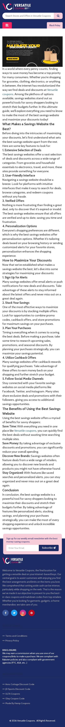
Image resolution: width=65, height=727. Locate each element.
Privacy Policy (12, 640)
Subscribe (47, 547)
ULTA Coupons (12, 693)
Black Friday (54, 25)
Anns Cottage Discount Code (19, 684)
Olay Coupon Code (14, 698)
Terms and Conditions (16, 635)
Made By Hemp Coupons (17, 703)
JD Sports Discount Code (17, 689)
